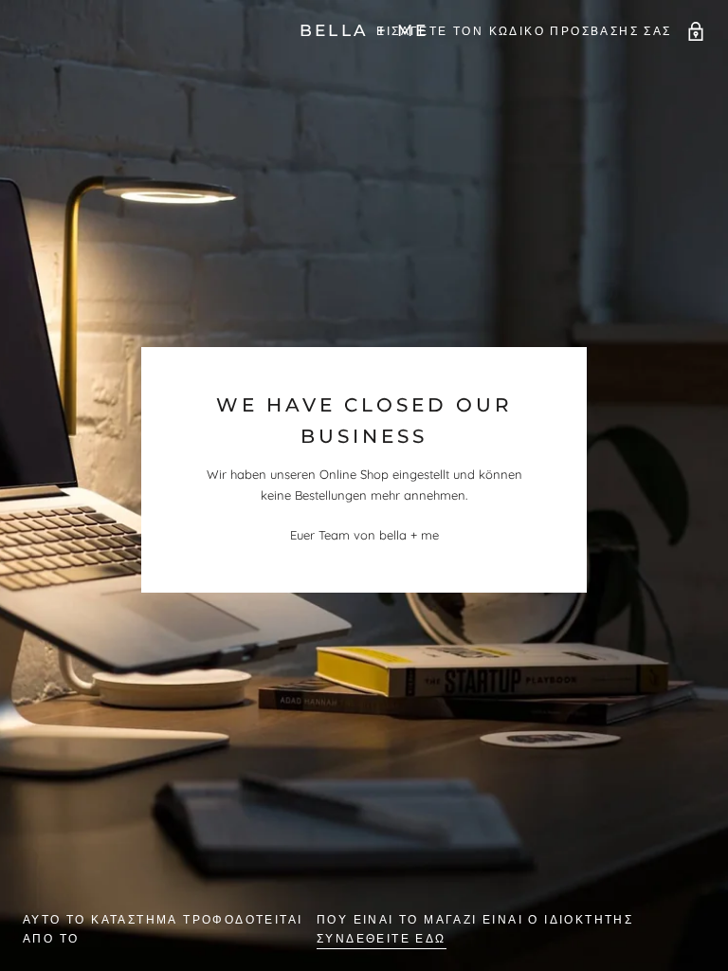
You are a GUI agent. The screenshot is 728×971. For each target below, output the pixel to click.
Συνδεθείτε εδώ (381, 938)
